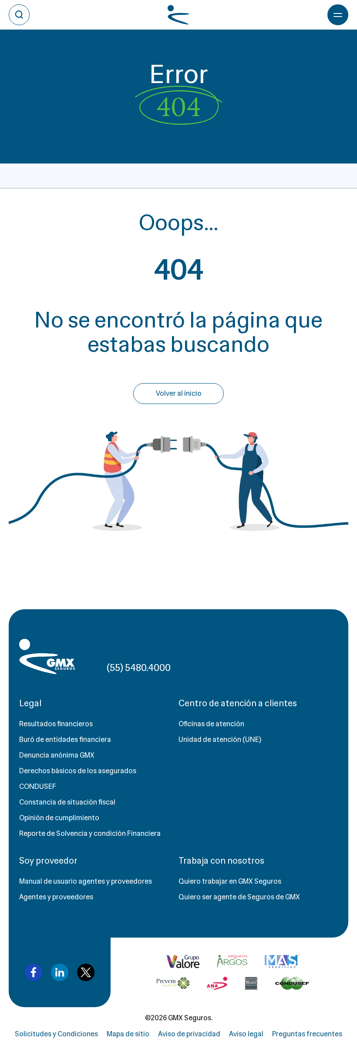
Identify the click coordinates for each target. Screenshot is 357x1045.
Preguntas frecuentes (307, 1033)
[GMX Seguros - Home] (47, 656)
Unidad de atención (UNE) (219, 739)
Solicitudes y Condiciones (56, 1033)
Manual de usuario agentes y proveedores (85, 881)
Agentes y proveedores (56, 896)
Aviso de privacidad (189, 1033)
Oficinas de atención (211, 723)
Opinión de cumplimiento (59, 817)
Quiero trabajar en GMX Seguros (229, 881)
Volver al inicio (179, 393)
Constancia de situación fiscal (67, 802)
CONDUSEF (37, 786)
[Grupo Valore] (232, 961)
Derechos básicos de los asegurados (77, 770)
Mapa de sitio (128, 1033)
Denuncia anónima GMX (56, 755)
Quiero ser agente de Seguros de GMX (239, 896)
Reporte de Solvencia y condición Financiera (90, 833)
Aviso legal (246, 1033)
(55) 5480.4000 (139, 667)
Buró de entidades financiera (65, 739)
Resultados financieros (56, 723)
